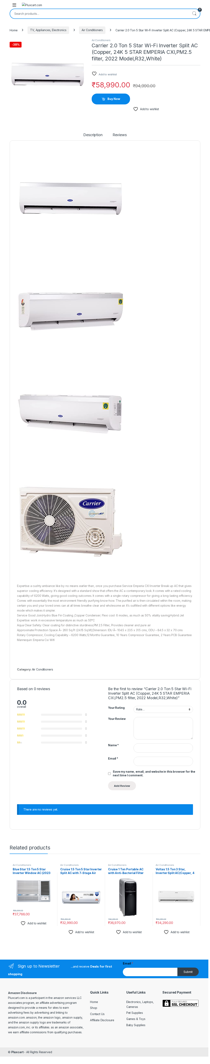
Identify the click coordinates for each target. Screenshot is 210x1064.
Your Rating (116, 707)
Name (113, 745)
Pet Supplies (134, 1012)
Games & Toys (135, 1019)
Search (194, 13)
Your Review (117, 718)
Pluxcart (17, 1052)
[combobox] (99, 13)
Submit (188, 972)
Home (13, 30)
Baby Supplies (135, 1025)
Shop (93, 1008)
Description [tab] (92, 135)
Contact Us (97, 1014)
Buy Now (113, 99)
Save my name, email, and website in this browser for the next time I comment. (154, 773)
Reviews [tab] (120, 135)
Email (113, 758)
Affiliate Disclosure (102, 1020)
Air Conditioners (92, 30)
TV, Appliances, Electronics (48, 30)
